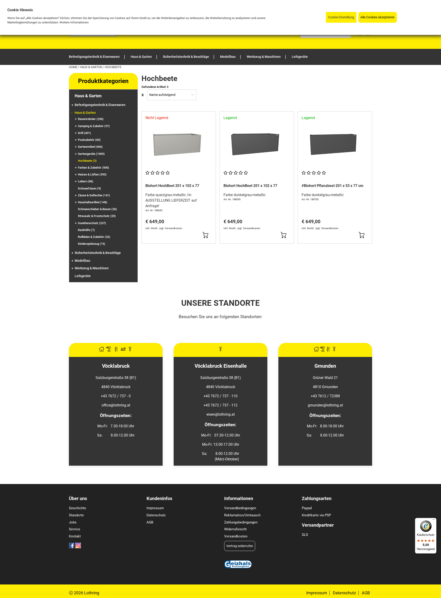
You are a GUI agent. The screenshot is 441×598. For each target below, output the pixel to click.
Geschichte (77, 508)
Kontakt (75, 536)
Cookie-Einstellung (341, 17)
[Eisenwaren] (220, 350)
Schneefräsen (89, 188)
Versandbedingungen (240, 508)
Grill (84, 133)
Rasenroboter (91, 119)
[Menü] (433, 520)
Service (74, 529)
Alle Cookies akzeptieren (377, 17)
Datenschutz (156, 515)
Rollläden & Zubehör (94, 237)
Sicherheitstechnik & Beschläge (98, 253)
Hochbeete (87, 160)
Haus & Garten (91, 67)
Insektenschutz (92, 223)
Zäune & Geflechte (94, 195)
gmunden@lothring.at (325, 405)
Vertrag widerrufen (239, 546)
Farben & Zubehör (93, 167)
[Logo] (93, 35)
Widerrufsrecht (235, 529)
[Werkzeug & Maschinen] (109, 350)
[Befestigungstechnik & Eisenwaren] (130, 350)
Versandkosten (235, 536)
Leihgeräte (83, 276)
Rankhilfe (86, 230)
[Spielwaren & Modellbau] (124, 350)
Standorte (76, 515)
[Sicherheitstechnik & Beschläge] (117, 350)
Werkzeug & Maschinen (92, 268)
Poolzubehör (89, 140)
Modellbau (82, 261)
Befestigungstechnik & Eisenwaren (100, 105)
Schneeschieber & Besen (97, 209)
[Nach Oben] (437, 594)
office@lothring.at (116, 405)
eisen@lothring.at (220, 414)
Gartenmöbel (90, 146)
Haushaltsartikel (92, 202)
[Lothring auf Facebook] (71, 547)
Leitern (85, 181)
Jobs (72, 522)
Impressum (155, 508)
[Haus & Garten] (102, 350)
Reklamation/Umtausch (242, 515)
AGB (150, 522)
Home (73, 67)
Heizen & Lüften (92, 174)
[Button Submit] (205, 235)
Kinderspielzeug (91, 243)
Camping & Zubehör (94, 126)
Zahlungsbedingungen (240, 522)
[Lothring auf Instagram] (78, 547)
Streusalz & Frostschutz (97, 216)
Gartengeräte (91, 154)
